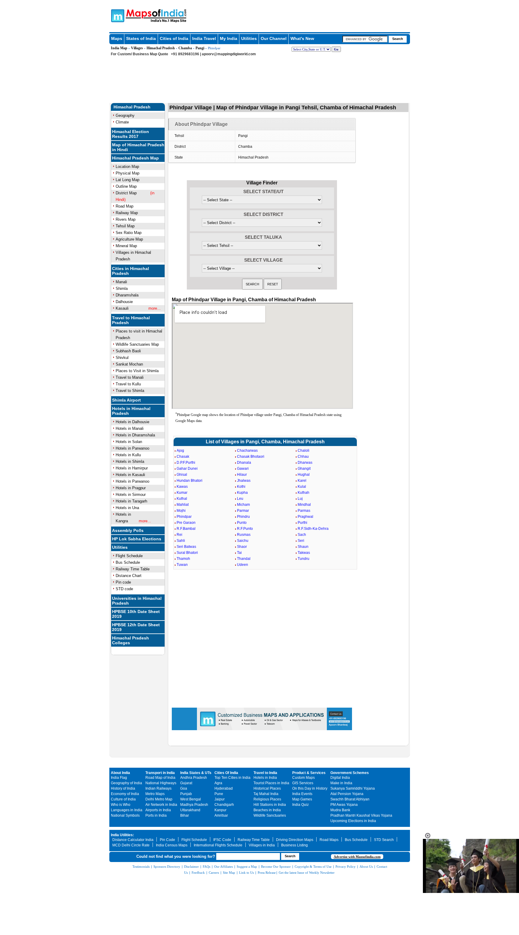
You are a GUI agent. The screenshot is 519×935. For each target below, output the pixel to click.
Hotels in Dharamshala (135, 435)
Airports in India (158, 810)
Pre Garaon (186, 523)
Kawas (182, 486)
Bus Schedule (128, 562)
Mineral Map (126, 246)
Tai (239, 553)
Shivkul (122, 357)
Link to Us (246, 872)
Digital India (340, 778)
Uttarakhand (190, 810)
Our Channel (274, 38)
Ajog (180, 450)
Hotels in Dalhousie (132, 422)
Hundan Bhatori (189, 480)
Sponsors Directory (166, 866)
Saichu (242, 541)
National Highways (160, 783)
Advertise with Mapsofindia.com (357, 856)
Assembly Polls (128, 530)
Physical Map (127, 173)
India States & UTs (195, 773)
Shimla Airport (126, 400)
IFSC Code (222, 840)
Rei (179, 535)
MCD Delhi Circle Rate (131, 845)
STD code (124, 589)
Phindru (243, 517)
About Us (366, 866)
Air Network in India (161, 805)
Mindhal (304, 504)
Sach (302, 535)
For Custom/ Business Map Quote (139, 54)
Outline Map (126, 186)
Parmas (304, 510)
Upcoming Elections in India (353, 821)
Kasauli (122, 308)
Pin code (123, 582)
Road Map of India (160, 778)
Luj (300, 498)
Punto (242, 523)
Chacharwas (247, 450)
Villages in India (262, 845)
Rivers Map (125, 219)
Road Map (124, 206)
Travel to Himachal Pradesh (131, 320)
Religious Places (267, 799)
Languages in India (126, 810)
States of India (141, 38)
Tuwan (182, 565)
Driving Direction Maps (294, 840)
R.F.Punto (245, 529)
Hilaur (242, 474)
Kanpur (220, 810)
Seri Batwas (186, 547)
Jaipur (219, 799)
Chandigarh (224, 805)
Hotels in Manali (130, 428)
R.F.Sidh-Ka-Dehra (313, 529)
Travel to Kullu (128, 384)
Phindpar (184, 517)
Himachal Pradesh (161, 48)
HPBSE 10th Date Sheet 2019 (136, 614)
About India (120, 773)
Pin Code (167, 840)
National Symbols (125, 815)
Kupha (242, 492)
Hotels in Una (127, 507)
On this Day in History (309, 788)
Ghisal (182, 474)
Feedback (198, 872)
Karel (302, 480)
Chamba (185, 48)
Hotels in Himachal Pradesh (131, 411)
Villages (137, 48)
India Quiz (300, 805)
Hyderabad (223, 788)
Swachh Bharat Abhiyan (349, 799)
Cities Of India (226, 773)
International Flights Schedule (218, 845)
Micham (243, 504)
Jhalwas (243, 480)
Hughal (304, 474)
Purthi (302, 523)
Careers (214, 872)
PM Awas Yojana (344, 805)
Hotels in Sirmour (131, 494)
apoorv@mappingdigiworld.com (229, 54)
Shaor (242, 547)
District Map (126, 193)
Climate (122, 122)
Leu (240, 498)
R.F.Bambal (186, 529)
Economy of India (125, 794)
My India (228, 38)
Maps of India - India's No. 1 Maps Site (117, 15)
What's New (302, 38)
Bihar (184, 815)
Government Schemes (349, 773)
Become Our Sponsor (276, 866)
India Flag (119, 778)
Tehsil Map (125, 226)
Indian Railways (158, 788)
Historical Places (267, 788)
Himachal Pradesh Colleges (130, 640)
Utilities (249, 38)
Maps (116, 38)
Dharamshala (127, 295)
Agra (218, 783)
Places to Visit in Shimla (137, 371)
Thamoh (183, 559)
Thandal (243, 559)
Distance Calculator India (132, 840)
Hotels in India (265, 778)
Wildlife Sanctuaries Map (137, 344)
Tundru (303, 559)
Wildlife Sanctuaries (269, 815)
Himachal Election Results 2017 (130, 134)
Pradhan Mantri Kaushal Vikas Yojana (361, 815)
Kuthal (182, 498)
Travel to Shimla (130, 390)
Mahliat (183, 504)
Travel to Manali (130, 377)
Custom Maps (303, 778)
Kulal (302, 486)
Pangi (200, 48)
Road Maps (329, 840)
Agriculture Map (129, 239)
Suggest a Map (247, 866)
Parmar (243, 510)
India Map (119, 48)
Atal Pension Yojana (346, 794)
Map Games (302, 799)
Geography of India (126, 783)
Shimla (122, 288)
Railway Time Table (133, 569)
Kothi (241, 486)
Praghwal (305, 517)
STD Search (384, 840)
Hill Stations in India (269, 805)
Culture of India (123, 799)
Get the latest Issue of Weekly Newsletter (307, 872)
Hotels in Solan (129, 441)
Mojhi (181, 510)
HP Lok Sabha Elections (136, 538)
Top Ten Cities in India (232, 778)
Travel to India (265, 773)
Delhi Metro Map (158, 799)
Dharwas (305, 462)
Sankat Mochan (129, 364)
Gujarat (186, 783)
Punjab (186, 794)
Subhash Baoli (128, 351)
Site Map (229, 872)
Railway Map (127, 213)
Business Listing (294, 845)
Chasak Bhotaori (250, 456)
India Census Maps (171, 845)
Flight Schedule (129, 556)
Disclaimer (191, 866)
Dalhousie (124, 301)
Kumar (182, 492)
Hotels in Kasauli (130, 474)
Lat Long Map (127, 180)
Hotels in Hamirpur (132, 468)
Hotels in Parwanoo (132, 448)
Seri (301, 541)
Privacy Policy (345, 866)
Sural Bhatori (187, 553)
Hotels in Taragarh (131, 501)
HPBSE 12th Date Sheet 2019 (136, 627)
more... (154, 308)
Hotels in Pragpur (131, 488)
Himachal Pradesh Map (135, 158)
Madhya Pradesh (194, 805)
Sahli (181, 541)
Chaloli (303, 450)
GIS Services (302, 783)
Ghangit (304, 468)
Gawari (243, 468)
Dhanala (244, 462)
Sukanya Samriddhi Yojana (352, 788)
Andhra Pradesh (193, 778)
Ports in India (156, 815)
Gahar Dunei (187, 468)
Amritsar (221, 815)
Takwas (304, 553)
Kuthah (303, 492)
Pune (218, 794)
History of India (123, 788)
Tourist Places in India (271, 783)
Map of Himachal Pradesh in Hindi (138, 147)
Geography (125, 115)
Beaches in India (267, 810)
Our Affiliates (223, 866)
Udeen (242, 565)
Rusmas (243, 535)
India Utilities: (122, 835)
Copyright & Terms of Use (313, 866)
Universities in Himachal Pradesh (137, 601)
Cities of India (174, 38)
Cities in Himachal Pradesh (130, 271)
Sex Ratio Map (128, 232)
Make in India (341, 783)
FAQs (206, 866)
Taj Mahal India (265, 794)
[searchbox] (364, 39)
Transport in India (160, 773)
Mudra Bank (340, 810)
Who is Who (120, 805)
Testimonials (141, 866)
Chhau (303, 456)
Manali (121, 282)
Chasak (183, 456)
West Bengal (190, 799)
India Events (302, 794)
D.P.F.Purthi (186, 462)
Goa (183, 788)
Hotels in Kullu (128, 455)
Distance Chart (128, 575)
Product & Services (309, 773)
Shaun (303, 547)
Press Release (267, 872)
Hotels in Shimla (130, 461)
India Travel (204, 38)
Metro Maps (155, 794)
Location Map (127, 166)
